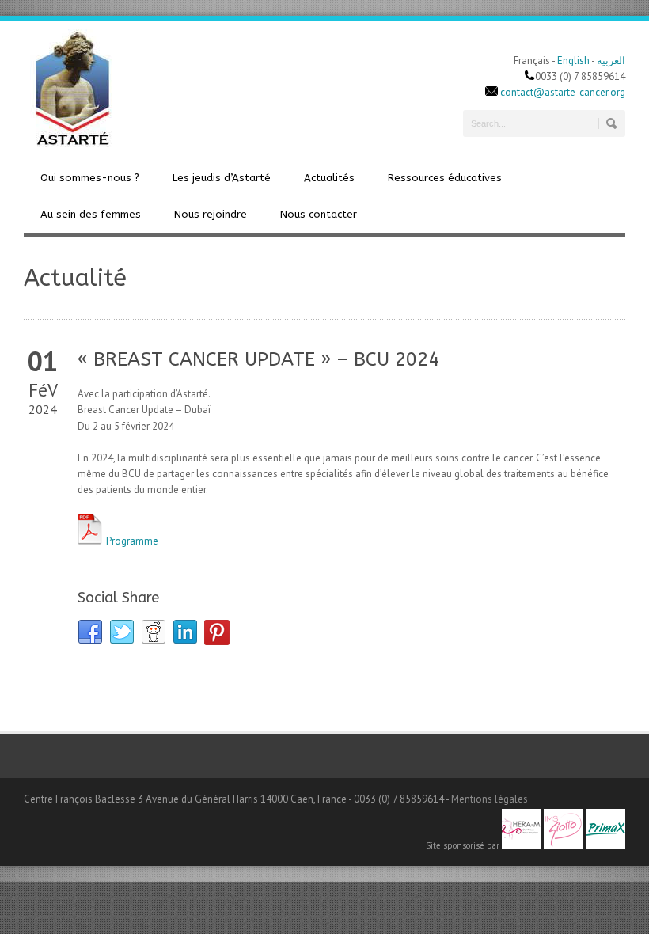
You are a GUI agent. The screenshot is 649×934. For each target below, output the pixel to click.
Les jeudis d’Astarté (222, 178)
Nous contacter (318, 214)
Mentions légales (489, 799)
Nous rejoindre (210, 214)
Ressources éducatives (445, 178)
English (573, 60)
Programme (131, 541)
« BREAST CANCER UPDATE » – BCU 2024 (258, 359)
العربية (611, 60)
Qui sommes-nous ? (89, 178)
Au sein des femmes (90, 214)
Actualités (329, 178)
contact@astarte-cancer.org (562, 92)
